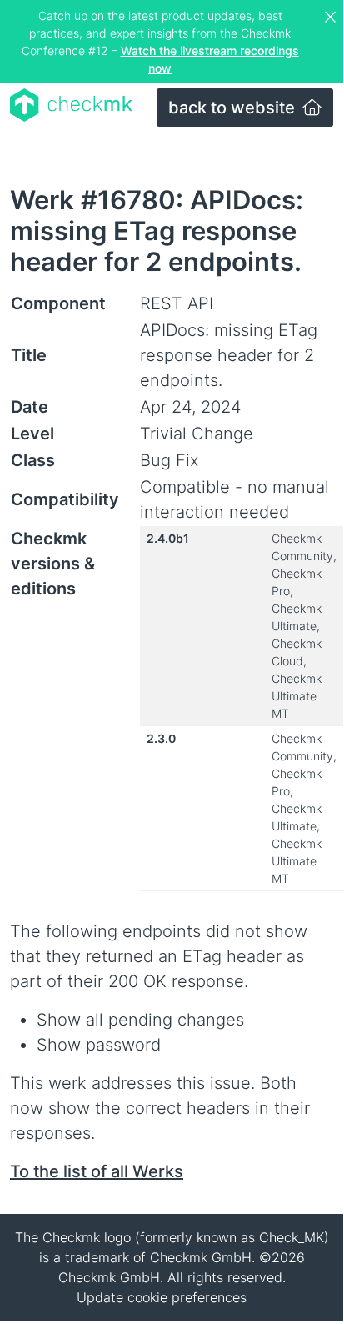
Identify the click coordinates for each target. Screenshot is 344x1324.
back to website (233, 108)
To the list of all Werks (96, 1171)
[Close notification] (332, 17)
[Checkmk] (71, 105)
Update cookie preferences (162, 1297)
